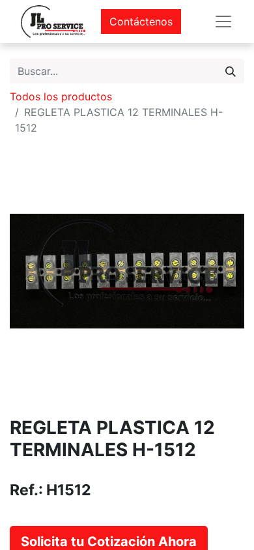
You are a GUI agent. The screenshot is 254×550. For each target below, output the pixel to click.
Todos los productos (61, 96)
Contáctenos (141, 21)
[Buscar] (230, 71)
